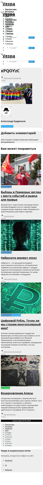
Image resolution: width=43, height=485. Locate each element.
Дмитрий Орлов (10, 279)
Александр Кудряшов (12, 78)
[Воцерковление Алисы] (21, 386)
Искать (31, 48)
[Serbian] (9, 43)
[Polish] (8, 39)
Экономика (16, 315)
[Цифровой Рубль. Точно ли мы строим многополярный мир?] (21, 313)
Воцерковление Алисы (17, 393)
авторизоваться (7, 142)
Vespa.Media (8, 216)
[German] (9, 23)
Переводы (8, 428)
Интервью (8, 427)
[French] (8, 21)
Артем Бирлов (9, 414)
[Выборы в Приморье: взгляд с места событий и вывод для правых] (21, 184)
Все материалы (7, 126)
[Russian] (9, 41)
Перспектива (10, 9)
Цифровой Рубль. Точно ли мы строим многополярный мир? (21, 324)
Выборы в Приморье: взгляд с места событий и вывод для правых (21, 195)
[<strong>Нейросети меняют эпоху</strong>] (21, 250)
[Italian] (8, 26)
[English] (9, 18)
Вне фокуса (5, 388)
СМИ (6, 430)
